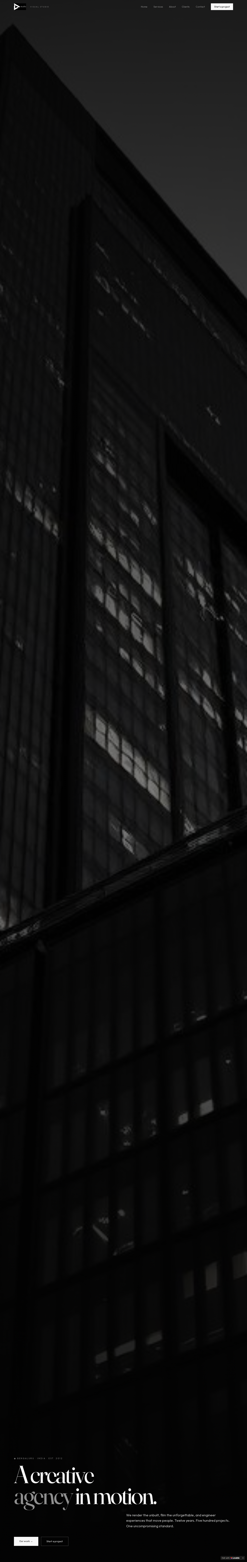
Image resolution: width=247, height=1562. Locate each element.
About (172, 6)
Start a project (222, 6)
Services (158, 6)
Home (144, 6)
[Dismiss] (243, 1558)
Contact (200, 6)
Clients (186, 6)
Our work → (26, 1541)
